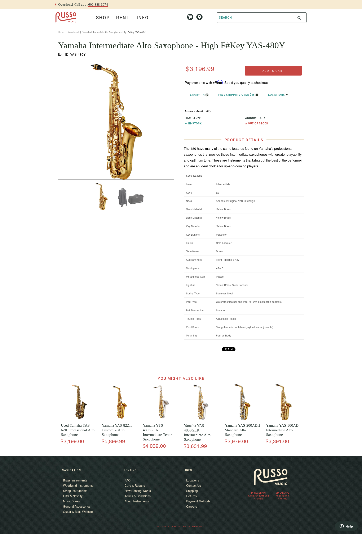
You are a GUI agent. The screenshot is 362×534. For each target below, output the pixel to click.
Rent (123, 17)
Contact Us (193, 485)
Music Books (71, 501)
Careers (191, 506)
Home (61, 32)
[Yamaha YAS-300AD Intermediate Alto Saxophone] (283, 419)
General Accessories (76, 506)
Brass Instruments (75, 480)
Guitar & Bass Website (78, 512)
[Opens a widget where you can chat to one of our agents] (346, 526)
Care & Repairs (135, 485)
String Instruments (75, 491)
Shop (103, 17)
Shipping (192, 491)
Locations (277, 94)
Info (143, 17)
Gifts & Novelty (73, 496)
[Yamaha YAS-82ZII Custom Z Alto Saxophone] (119, 419)
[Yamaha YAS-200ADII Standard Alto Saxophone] (242, 419)
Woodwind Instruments (78, 485)
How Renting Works (138, 491)
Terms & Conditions (138, 496)
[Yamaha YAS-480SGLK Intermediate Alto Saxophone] (201, 419)
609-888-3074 (98, 4)
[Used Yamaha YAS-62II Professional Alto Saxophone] (78, 419)
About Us (198, 95)
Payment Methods (198, 501)
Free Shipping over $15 (237, 94)
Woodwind (73, 32)
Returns (191, 496)
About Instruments (137, 501)
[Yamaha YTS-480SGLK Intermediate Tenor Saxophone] (160, 419)
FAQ (128, 480)
